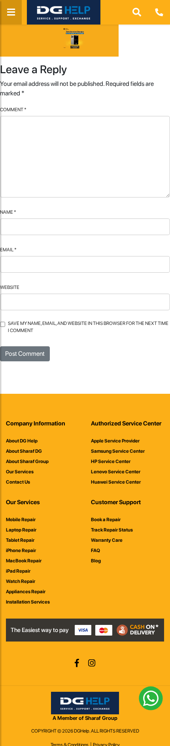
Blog (96, 561)
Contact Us (18, 482)
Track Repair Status (112, 530)
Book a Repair (106, 519)
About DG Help (22, 441)
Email (8, 249)
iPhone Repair (21, 550)
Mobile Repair (21, 519)
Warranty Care (107, 540)
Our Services (20, 472)
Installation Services (28, 602)
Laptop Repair (21, 530)
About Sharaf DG (24, 451)
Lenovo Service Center (115, 472)
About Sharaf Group (27, 461)
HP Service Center (110, 461)
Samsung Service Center (118, 451)
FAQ (95, 550)
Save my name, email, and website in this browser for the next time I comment (88, 327)
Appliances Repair (25, 591)
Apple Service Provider (115, 441)
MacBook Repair (24, 561)
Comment (13, 109)
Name (8, 212)
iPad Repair (18, 571)
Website (9, 287)
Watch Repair (20, 581)
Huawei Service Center (116, 482)
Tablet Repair (20, 540)
